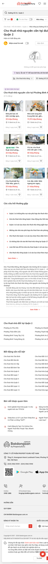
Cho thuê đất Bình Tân (12, 367)
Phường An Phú (11, 328)
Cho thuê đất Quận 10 (12, 390)
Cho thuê (7, 27)
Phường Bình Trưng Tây (14, 335)
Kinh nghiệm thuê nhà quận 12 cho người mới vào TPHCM (20, 408)
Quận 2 (25, 27)
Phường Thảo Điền (12, 332)
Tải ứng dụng (30, 4)
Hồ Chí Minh (16, 27)
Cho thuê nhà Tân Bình (12, 356)
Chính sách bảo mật (31, 543)
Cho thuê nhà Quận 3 (11, 382)
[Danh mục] (3, 4)
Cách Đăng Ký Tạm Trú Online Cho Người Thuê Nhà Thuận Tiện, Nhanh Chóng (21, 428)
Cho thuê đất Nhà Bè (11, 360)
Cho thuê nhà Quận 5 (11, 379)
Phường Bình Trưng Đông (14, 339)
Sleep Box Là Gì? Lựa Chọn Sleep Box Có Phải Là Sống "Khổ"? (21, 419)
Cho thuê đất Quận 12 (12, 386)
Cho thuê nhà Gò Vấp (11, 364)
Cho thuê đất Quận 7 (11, 375)
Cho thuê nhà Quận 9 (11, 371)
